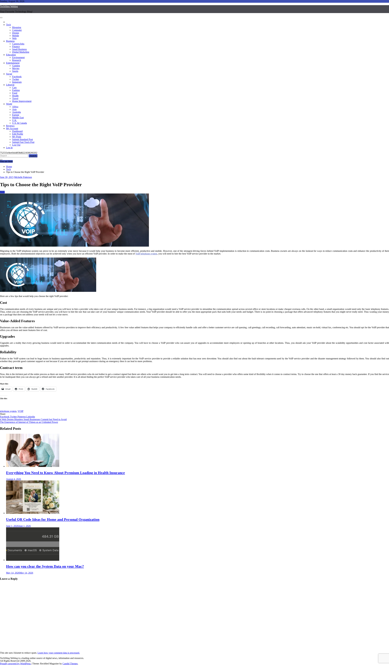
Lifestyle (10, 84)
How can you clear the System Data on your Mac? (45, 566)
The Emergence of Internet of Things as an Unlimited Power (29, 422)
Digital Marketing (20, 52)
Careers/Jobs (18, 43)
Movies (15, 68)
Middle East (18, 117)
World (9, 104)
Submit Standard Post (22, 139)
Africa (15, 106)
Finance (16, 46)
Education (11, 54)
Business (10, 41)
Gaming (16, 65)
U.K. (14, 120)
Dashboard (17, 131)
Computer (17, 30)
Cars (14, 87)
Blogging (16, 27)
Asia (14, 109)
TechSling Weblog (9, 6)
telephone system (8, 411)
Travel (15, 98)
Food (14, 93)
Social (9, 74)
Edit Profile (17, 134)
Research (16, 60)
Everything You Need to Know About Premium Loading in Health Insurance (65, 473)
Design (15, 33)
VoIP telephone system (146, 253)
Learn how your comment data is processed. (59, 652)
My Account (12, 128)
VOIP (20, 411)
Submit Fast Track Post (23, 142)
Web (14, 38)
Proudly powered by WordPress (15, 663)
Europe (15, 115)
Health (15, 95)
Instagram (17, 82)
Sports (15, 71)
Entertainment (12, 63)
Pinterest (21, 416)
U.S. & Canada (19, 123)
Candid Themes (70, 663)
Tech (8, 24)
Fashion (16, 90)
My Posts (16, 136)
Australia (16, 112)
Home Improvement (21, 101)
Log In (9, 147)
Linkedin (30, 416)
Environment (18, 57)
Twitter (15, 79)
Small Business (19, 49)
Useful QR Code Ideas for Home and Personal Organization (52, 519)
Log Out (16, 145)
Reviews (10, 125)
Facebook (17, 76)
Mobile (15, 35)
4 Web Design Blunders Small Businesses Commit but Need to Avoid (33, 419)
